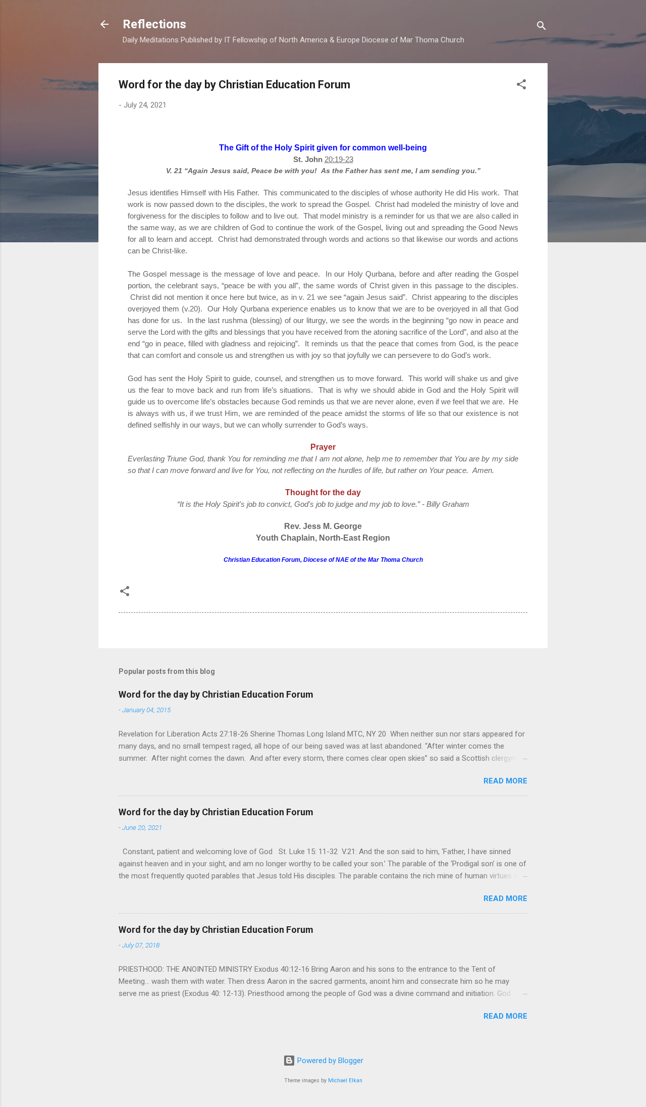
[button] (521, 86)
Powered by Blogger (329, 1060)
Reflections (154, 24)
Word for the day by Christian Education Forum (216, 694)
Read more (505, 780)
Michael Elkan (345, 1080)
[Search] (541, 27)
